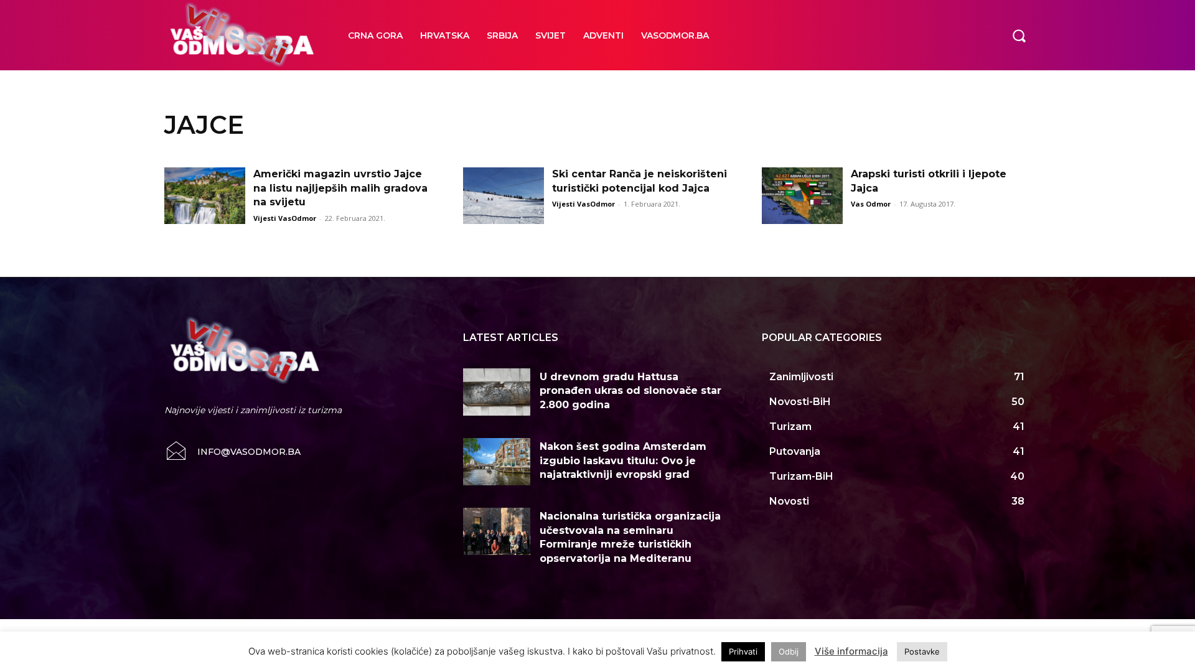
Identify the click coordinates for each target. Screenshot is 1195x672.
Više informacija (851, 651)
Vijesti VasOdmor (284, 218)
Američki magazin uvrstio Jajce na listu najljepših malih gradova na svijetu (340, 188)
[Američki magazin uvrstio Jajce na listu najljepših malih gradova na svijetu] (204, 195)
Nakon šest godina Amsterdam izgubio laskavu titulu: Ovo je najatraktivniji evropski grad (623, 460)
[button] (1019, 35)
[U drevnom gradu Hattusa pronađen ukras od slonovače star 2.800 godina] (496, 392)
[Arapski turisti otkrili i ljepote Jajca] (802, 195)
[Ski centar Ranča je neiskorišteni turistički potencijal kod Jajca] (503, 195)
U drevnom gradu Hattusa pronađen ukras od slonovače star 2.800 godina (630, 391)
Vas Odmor (871, 203)
